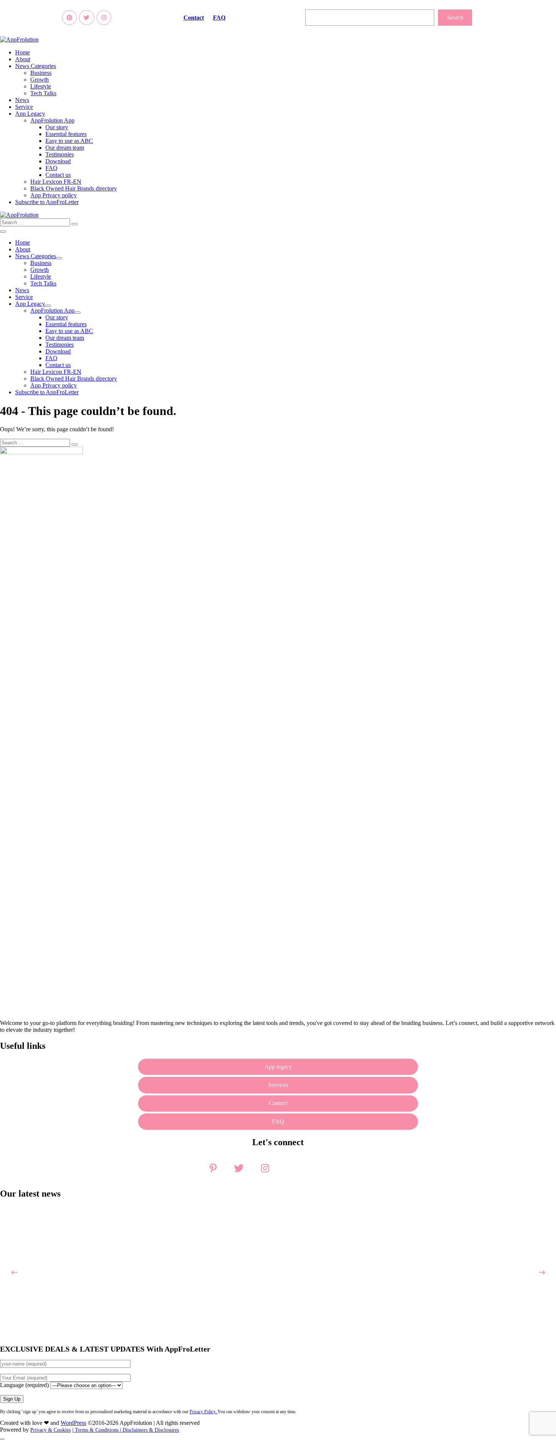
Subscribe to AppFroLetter (47, 202)
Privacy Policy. (203, 1411)
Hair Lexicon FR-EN (55, 181)
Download (58, 161)
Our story (56, 127)
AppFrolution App (52, 120)
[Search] (74, 224)
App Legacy (30, 113)
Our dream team (64, 147)
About (22, 59)
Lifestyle (40, 86)
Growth (39, 79)
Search (455, 17)
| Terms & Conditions (96, 1430)
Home (22, 52)
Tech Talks (43, 93)
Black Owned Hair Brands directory (73, 188)
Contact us (58, 175)
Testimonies (59, 154)
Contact (193, 17)
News (22, 100)
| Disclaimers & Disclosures (149, 1430)
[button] (278, 222)
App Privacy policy (53, 195)
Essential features (66, 134)
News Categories (35, 66)
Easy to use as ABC (69, 141)
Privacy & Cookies (50, 1430)
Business (40, 73)
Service (24, 107)
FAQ (219, 17)
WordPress (73, 1423)
